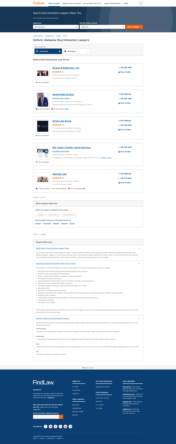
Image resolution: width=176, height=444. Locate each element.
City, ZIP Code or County (88, 23)
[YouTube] (50, 426)
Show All (35, 234)
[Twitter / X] (55, 426)
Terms (35, 438)
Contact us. (51, 397)
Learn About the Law (102, 398)
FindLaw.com (127, 387)
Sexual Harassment (69, 215)
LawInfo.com (127, 409)
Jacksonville (47, 223)
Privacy (42, 438)
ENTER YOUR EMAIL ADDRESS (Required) (46, 413)
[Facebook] (45, 426)
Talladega (56, 223)
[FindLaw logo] (40, 3)
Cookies (59, 438)
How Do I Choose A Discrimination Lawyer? (52, 318)
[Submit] (61, 417)
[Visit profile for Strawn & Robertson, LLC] (43, 73)
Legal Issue (37, 23)
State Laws (99, 401)
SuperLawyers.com (129, 394)
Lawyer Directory (38, 36)
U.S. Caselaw (100, 405)
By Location (75, 405)
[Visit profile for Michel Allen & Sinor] (43, 100)
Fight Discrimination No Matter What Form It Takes (56, 263)
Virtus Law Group (61, 120)
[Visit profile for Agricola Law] (43, 179)
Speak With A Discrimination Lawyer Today (52, 248)
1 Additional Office (105, 158)
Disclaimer (50, 438)
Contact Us (75, 393)
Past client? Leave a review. (61, 98)
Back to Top (89, 368)
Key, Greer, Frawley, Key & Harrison (71, 147)
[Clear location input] (123, 27)
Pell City (72, 223)
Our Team (75, 387)
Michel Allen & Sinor (63, 94)
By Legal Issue (76, 408)
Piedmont (64, 223)
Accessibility (76, 390)
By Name (75, 415)
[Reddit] (65, 426)
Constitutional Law (53, 215)
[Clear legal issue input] (77, 27)
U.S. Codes (99, 408)
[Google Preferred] (70, 426)
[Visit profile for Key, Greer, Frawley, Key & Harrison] (43, 153)
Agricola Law (59, 173)
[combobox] (56, 27)
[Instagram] (60, 426)
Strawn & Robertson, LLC (65, 67)
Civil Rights (40, 215)
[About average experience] (67, 109)
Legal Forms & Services (103, 387)
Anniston (38, 223)
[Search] (141, 3)
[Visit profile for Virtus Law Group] (43, 126)
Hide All (43, 234)
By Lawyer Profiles (77, 411)
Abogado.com (127, 402)
